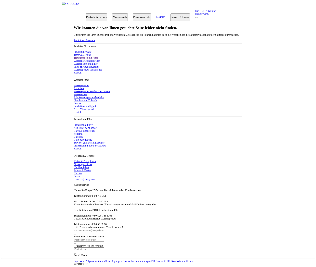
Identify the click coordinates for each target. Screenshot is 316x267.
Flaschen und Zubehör (85, 100)
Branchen (79, 88)
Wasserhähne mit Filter (85, 63)
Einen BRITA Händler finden (89, 236)
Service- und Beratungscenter (89, 142)
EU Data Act (158, 261)
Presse (77, 176)
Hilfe (168, 261)
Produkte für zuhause (96, 17)
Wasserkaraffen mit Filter (87, 60)
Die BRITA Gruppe (205, 11)
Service (77, 103)
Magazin (160, 16)
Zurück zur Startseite (84, 40)
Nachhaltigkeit (81, 167)
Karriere (78, 173)
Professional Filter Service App (90, 145)
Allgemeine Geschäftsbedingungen (104, 261)
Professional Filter (142, 17)
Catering (78, 136)
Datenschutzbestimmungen (137, 261)
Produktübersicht (82, 51)
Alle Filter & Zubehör (85, 127)
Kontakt (78, 72)
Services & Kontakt (180, 17)
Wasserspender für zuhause (88, 69)
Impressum (80, 261)
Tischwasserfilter (82, 54)
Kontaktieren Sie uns (182, 261)
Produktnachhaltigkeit (85, 106)
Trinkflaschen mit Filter (86, 57)
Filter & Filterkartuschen (86, 66)
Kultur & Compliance (85, 161)
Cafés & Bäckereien (84, 130)
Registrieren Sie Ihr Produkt (88, 245)
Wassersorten (80, 94)
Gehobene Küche (83, 139)
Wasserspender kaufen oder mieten (92, 91)
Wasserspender (120, 17)
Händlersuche (202, 13)
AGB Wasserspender (85, 109)
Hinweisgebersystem (84, 179)
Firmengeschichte (83, 164)
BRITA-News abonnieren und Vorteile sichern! (98, 227)
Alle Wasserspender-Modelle (89, 97)
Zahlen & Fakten (82, 170)
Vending (78, 133)
